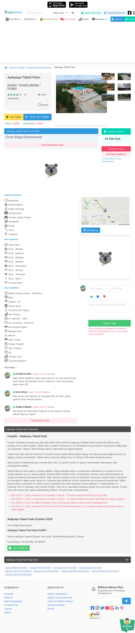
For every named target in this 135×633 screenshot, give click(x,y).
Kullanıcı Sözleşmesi (57, 594)
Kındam (12, 88)
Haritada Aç (92, 230)
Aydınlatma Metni (56, 605)
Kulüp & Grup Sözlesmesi (59, 597)
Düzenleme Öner (116, 149)
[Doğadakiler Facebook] (129, 12)
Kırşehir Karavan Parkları (39, 67)
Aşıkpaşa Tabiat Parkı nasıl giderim (18, 571)
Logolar (8, 608)
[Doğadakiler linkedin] (117, 608)
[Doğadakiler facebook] (93, 608)
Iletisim (7, 612)
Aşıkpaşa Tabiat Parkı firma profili (46, 571)
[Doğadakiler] (6, 67)
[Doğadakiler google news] (112, 608)
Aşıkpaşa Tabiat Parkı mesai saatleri (105, 571)
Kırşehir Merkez (29, 84)
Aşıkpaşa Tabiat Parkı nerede (65, 568)
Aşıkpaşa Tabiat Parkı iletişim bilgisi (18, 575)
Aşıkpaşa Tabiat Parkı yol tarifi (90, 568)
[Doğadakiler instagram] (98, 608)
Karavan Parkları (17, 67)
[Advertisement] (67, 42)
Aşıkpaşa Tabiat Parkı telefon (40, 568)
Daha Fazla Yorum (40, 420)
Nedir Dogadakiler (13, 601)
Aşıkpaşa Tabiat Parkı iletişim (16, 568)
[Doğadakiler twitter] (102, 608)
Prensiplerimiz (11, 605)
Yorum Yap (109, 323)
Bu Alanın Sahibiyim (116, 154)
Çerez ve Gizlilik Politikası (60, 601)
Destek (50, 608)
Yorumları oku (13, 98)
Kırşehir (12, 84)
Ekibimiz (8, 597)
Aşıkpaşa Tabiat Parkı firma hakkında (75, 571)
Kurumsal (8, 594)
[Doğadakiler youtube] (107, 608)
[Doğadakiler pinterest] (122, 608)
